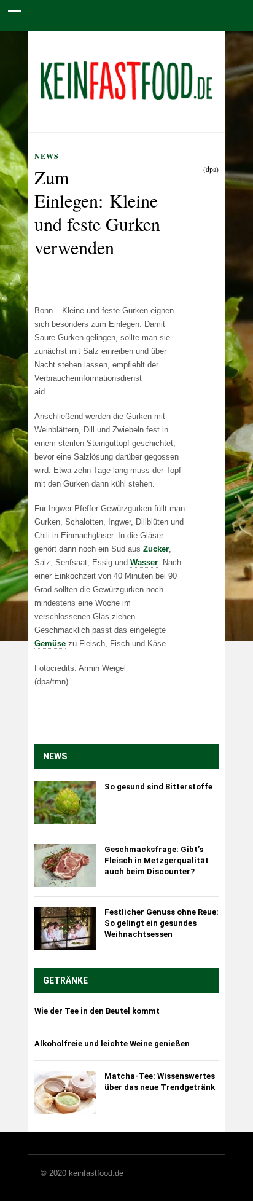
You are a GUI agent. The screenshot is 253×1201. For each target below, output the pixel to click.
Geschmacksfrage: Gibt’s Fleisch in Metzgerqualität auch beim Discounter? (156, 860)
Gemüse (50, 643)
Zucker (156, 549)
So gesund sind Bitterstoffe (158, 786)
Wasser (144, 562)
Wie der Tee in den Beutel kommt (97, 1010)
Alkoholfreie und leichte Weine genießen (112, 1043)
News (46, 156)
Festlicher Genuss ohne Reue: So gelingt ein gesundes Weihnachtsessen (161, 923)
